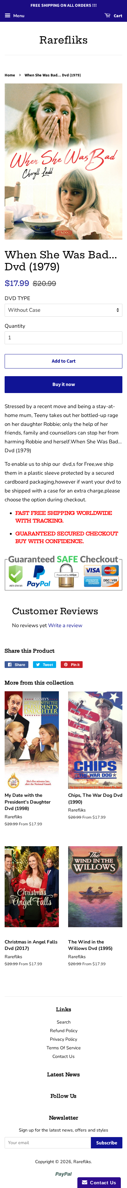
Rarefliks (63, 40)
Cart (117, 16)
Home (10, 75)
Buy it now (63, 384)
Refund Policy (63, 1031)
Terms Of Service (64, 1048)
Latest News (63, 1074)
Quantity (15, 326)
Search (64, 1022)
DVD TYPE (17, 298)
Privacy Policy (63, 1039)
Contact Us (63, 1056)
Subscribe (106, 1143)
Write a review (65, 625)
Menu (18, 16)
